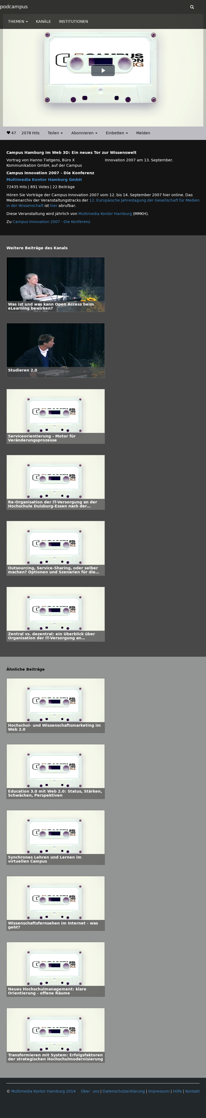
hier (53, 205)
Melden (143, 133)
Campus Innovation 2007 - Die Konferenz (51, 222)
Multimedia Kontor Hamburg (105, 213)
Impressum (159, 1091)
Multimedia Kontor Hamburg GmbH (44, 179)
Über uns (90, 1091)
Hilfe (177, 1091)
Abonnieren (83, 133)
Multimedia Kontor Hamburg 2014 (43, 1091)
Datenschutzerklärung (124, 1091)
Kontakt (192, 1091)
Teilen (54, 133)
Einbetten (115, 133)
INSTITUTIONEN (73, 21)
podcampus (14, 7)
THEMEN (16, 21)
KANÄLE (43, 21)
